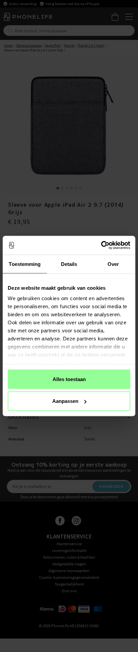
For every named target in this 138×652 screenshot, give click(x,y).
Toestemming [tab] (25, 264)
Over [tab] (113, 264)
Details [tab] (69, 264)
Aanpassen (65, 401)
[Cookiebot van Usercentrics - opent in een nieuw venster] (101, 245)
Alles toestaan (69, 379)
